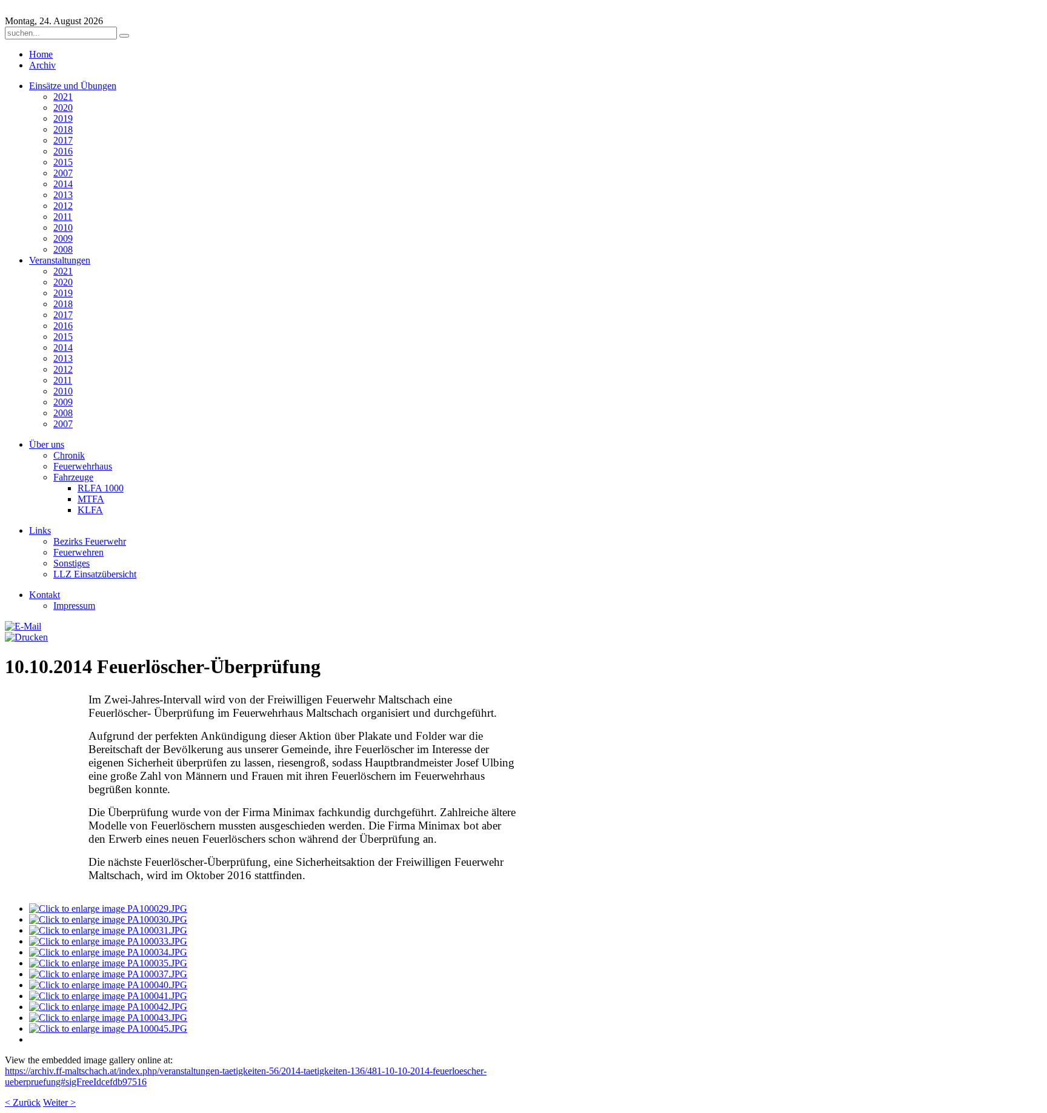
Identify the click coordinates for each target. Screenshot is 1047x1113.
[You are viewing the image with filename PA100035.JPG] (108, 963)
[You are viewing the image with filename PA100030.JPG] (108, 919)
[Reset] (124, 36)
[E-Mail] (23, 626)
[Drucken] (26, 637)
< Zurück (23, 1102)
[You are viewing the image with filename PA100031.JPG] (108, 930)
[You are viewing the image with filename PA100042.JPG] (108, 1007)
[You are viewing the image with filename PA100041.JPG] (108, 996)
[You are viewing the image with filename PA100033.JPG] (108, 941)
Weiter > (59, 1102)
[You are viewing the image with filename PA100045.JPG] (108, 1028)
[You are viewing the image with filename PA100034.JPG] (108, 952)
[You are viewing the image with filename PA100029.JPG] (108, 908)
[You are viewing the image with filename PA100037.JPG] (108, 974)
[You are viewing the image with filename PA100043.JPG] (108, 1017)
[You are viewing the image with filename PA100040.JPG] (108, 985)
